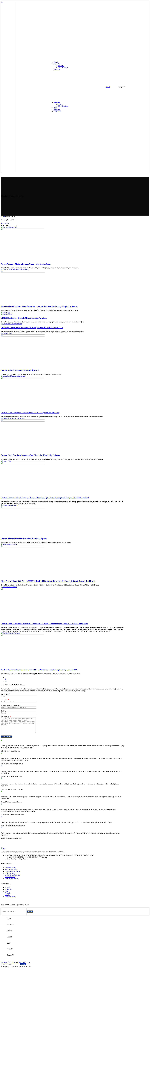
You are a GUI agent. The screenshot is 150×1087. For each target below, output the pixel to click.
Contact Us (8, 889)
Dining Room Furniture (12, 871)
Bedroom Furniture (11, 869)
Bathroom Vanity (10, 868)
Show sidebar (5, 223)
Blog (6, 891)
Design (60, 104)
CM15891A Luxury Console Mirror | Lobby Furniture (24, 318)
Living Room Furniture (12, 875)
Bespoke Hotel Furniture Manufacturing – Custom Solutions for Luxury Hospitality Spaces (39, 306)
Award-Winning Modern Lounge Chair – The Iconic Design (26, 264)
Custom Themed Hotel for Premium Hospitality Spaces (24, 538)
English (121, 87)
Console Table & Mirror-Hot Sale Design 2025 (20, 370)
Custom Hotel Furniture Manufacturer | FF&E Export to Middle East (30, 413)
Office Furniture (10, 877)
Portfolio (8, 893)
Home (3, 216)
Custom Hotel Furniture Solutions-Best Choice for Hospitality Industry (30, 455)
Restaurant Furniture (11, 878)
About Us (61, 66)
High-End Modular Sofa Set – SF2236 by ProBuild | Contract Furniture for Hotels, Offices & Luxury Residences (48, 581)
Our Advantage (63, 67)
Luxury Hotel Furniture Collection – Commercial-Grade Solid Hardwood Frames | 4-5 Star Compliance (44, 624)
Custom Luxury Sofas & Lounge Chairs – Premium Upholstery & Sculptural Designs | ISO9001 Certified (45, 498)
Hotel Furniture (10, 873)
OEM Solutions (63, 106)
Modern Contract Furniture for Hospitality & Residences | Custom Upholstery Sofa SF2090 (39, 670)
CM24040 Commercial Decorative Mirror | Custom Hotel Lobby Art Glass (32, 328)
